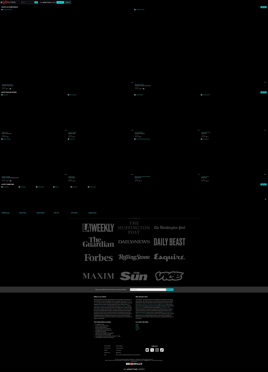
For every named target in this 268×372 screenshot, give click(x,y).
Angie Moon (137, 133)
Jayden (202, 133)
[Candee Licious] (96, 199)
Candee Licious (92, 212)
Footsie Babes (167, 312)
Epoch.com (111, 360)
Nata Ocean (148, 85)
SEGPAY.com (147, 360)
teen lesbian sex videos (165, 307)
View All (263, 7)
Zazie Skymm (4, 85)
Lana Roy (17, 177)
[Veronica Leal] (9, 199)
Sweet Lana (152, 304)
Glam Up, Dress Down (7, 84)
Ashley (136, 177)
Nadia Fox (70, 133)
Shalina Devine (138, 85)
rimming (106, 305)
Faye (206, 177)
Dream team (5, 132)
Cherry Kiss (163, 304)
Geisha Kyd (141, 304)
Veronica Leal (10, 85)
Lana (10, 133)
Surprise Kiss (71, 176)
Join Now (60, 2)
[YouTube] (147, 350)
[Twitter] (152, 350)
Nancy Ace (146, 304)
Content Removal (134, 361)
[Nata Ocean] (79, 199)
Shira (206, 133)
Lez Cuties (3, 87)
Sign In (68, 2)
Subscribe (169, 289)
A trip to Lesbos (72, 132)
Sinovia (139, 177)
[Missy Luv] (61, 199)
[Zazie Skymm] (27, 199)
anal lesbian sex (123, 305)
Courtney (7, 133)
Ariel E (3, 133)
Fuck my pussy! (205, 176)
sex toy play (140, 307)
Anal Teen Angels (144, 313)
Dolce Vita (142, 133)
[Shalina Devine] (44, 199)
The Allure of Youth (139, 84)
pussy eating (101, 305)
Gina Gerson (4, 177)
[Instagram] (157, 350)
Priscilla (70, 177)
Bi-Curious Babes (139, 132)
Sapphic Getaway (6, 176)
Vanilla (73, 177)
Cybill (74, 133)
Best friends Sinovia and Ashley (142, 176)
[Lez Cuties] (9, 2)
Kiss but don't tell (205, 132)
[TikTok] (162, 350)
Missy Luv (143, 85)
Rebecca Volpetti (11, 177)
